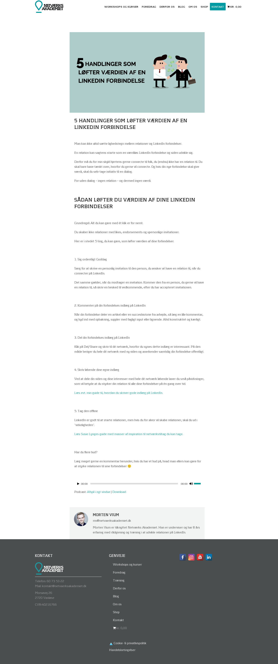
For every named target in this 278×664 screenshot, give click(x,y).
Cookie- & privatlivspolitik (130, 643)
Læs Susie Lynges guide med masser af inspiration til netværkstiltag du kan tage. (128, 434)
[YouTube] (200, 557)
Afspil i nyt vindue (98, 491)
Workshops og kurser (127, 564)
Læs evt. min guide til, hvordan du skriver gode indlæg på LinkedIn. (118, 392)
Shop (116, 612)
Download (119, 491)
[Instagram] (191, 557)
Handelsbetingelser (122, 650)
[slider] (199, 483)
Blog (116, 596)
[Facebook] (182, 557)
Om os (117, 604)
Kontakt (118, 620)
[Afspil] (78, 483)
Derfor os (119, 588)
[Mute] (191, 483)
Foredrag (119, 572)
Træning (118, 580)
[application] (139, 484)
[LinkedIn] (208, 557)
